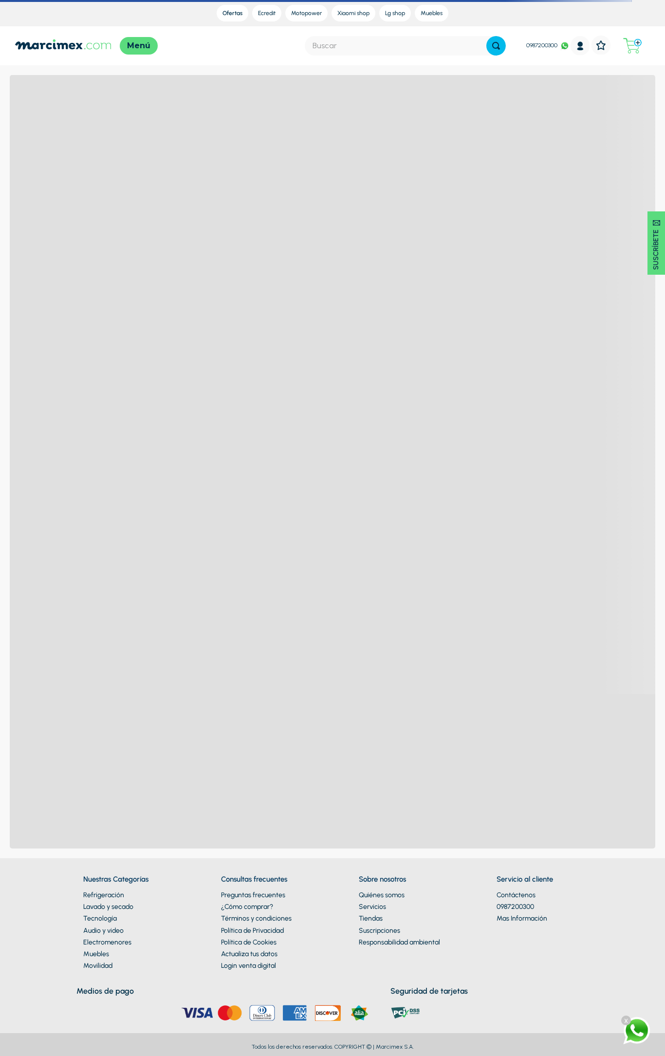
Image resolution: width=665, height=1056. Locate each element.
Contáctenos (516, 895)
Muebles (96, 954)
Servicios (372, 907)
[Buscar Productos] (496, 46)
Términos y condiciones (256, 918)
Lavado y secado (108, 907)
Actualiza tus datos (249, 954)
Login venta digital (248, 966)
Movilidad (97, 966)
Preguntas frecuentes (253, 895)
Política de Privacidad (252, 930)
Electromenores (107, 942)
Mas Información (522, 918)
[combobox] (405, 46)
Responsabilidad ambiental (399, 942)
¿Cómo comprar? (247, 907)
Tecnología (100, 918)
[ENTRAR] (580, 45)
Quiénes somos (382, 895)
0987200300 (541, 45)
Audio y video (103, 930)
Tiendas (371, 918)
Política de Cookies (249, 942)
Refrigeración (103, 895)
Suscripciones (379, 930)
